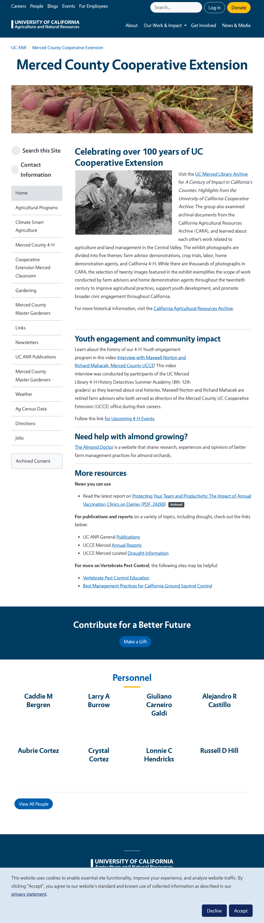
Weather (23, 394)
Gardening (25, 290)
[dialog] (132, 895)
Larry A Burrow (99, 700)
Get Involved (203, 25)
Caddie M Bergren (38, 700)
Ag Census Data (31, 409)
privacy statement (28, 894)
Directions (25, 423)
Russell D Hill (219, 750)
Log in (215, 7)
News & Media (236, 25)
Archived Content (33, 461)
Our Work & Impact (163, 25)
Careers (18, 6)
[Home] (45, 25)
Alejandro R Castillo (219, 700)
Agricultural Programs (36, 207)
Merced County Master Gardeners (33, 309)
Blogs (52, 6)
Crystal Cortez (98, 754)
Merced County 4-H (35, 245)
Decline (214, 911)
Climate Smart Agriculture (29, 226)
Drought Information (148, 553)
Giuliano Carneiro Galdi (159, 704)
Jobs (19, 438)
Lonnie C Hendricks (159, 754)
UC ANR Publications (35, 357)
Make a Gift (135, 641)
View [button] (33, 804)
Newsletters (26, 342)
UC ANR (18, 47)
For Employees (93, 6)
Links (20, 327)
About (132, 25)
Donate (239, 7)
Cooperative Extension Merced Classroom (32, 267)
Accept (241, 911)
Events (68, 6)
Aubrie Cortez (38, 750)
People (36, 6)
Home (21, 193)
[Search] (198, 7)
